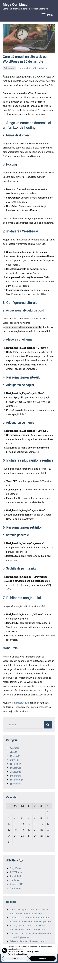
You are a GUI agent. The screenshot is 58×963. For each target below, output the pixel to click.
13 (29, 824)
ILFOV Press (16, 872)
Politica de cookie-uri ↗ (16, 952)
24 (9, 835)
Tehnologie (9, 68)
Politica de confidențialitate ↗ (18, 954)
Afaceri (15, 748)
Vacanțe (16, 783)
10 (9, 824)
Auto (14, 752)
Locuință (16, 771)
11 (15, 824)
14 (35, 824)
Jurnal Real (15, 876)
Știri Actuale (16, 888)
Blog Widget (16, 868)
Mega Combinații (15, 5)
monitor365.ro (21, 702)
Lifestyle (16, 767)
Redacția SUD (16, 884)
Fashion (16, 763)
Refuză (15, 958)
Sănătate (16, 775)
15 (41, 824)
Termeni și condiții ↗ (33, 952)
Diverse (15, 760)
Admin (42, 68)
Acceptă (42, 958)
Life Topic (14, 880)
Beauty (16, 756)
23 (48, 830)
